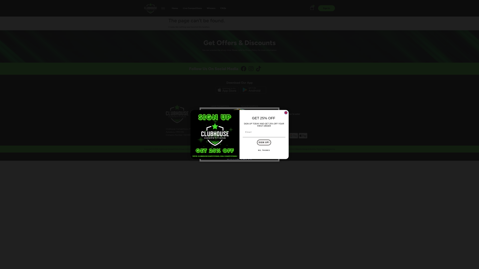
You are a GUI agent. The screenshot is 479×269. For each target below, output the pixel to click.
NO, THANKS (264, 150)
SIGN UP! (264, 142)
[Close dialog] (285, 112)
